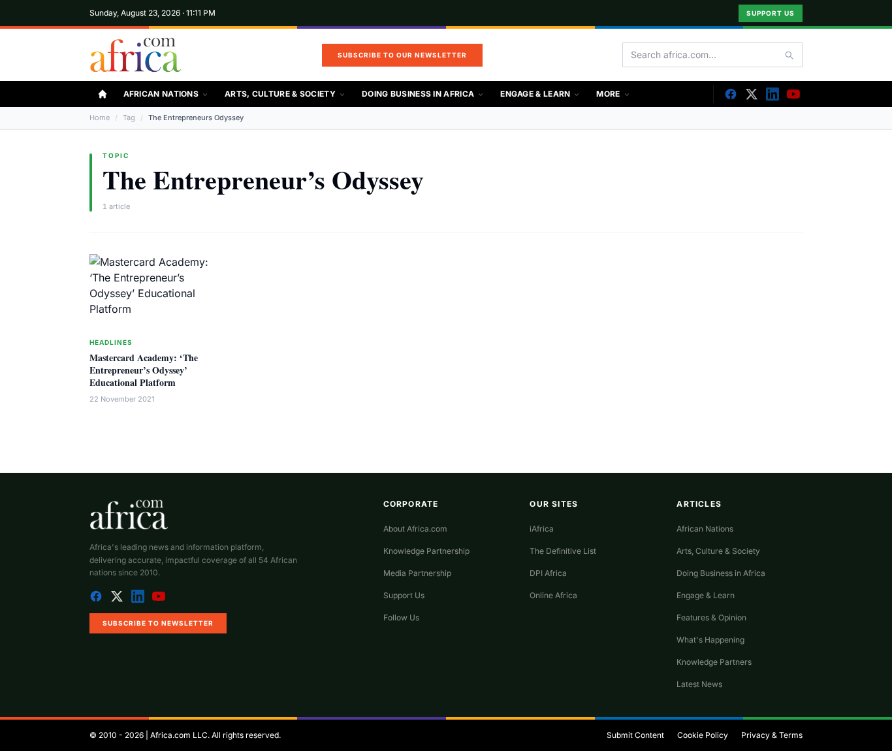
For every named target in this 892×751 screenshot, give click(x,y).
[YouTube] (793, 94)
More (608, 94)
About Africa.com (415, 529)
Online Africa (553, 595)
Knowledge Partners (714, 662)
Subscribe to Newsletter (158, 623)
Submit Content (635, 735)
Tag (129, 117)
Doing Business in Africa (418, 94)
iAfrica (542, 529)
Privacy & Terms (772, 735)
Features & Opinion (711, 617)
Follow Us (401, 617)
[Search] (789, 54)
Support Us (770, 13)
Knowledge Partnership (426, 551)
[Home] (102, 94)
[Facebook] (731, 94)
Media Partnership (417, 573)
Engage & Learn (535, 94)
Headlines (111, 342)
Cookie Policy (702, 735)
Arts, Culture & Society (280, 94)
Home (99, 117)
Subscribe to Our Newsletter (402, 55)
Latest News (699, 684)
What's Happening (710, 640)
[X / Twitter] (116, 596)
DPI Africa (548, 573)
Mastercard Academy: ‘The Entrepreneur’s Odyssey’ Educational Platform (143, 370)
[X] (751, 94)
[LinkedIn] (772, 94)
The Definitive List (563, 551)
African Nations (161, 94)
